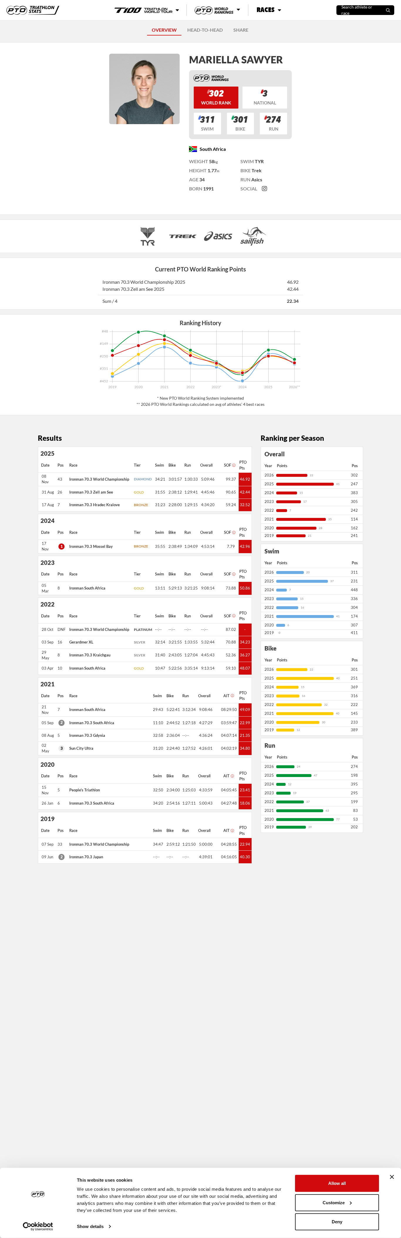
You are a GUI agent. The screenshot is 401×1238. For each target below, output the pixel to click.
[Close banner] (392, 1177)
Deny (337, 1221)
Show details (90, 1226)
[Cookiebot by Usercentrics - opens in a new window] (38, 1226)
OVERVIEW (164, 30)
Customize (334, 1202)
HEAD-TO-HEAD (205, 30)
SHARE (240, 30)
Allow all (337, 1183)
